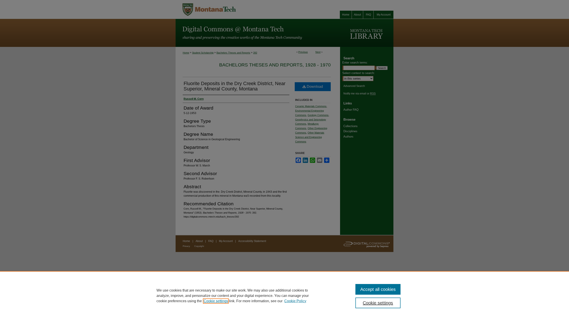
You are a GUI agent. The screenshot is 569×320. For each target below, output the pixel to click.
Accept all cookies (378, 289)
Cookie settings (216, 301)
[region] (284, 295)
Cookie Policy (295, 301)
